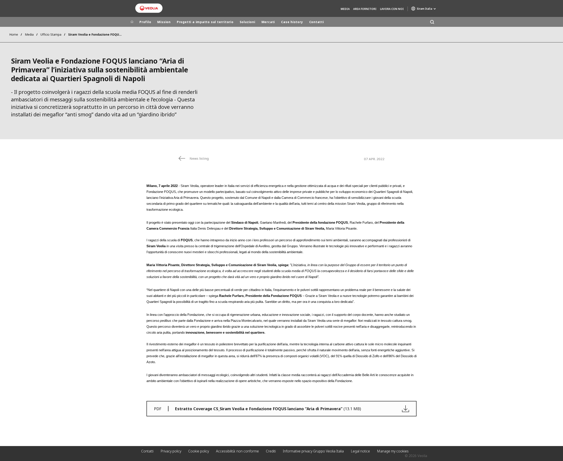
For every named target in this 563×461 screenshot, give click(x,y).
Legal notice (360, 451)
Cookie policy (198, 451)
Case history (292, 22)
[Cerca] (432, 21)
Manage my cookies (393, 451)
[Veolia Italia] (149, 8)
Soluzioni (247, 22)
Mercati (268, 22)
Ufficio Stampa (50, 34)
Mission (163, 22)
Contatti (316, 22)
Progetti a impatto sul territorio (205, 22)
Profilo (145, 22)
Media (345, 9)
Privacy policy (171, 451)
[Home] (132, 22)
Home (13, 34)
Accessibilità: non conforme (237, 451)
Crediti (271, 451)
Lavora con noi (392, 9)
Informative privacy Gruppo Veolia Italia (313, 451)
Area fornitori (365, 9)
